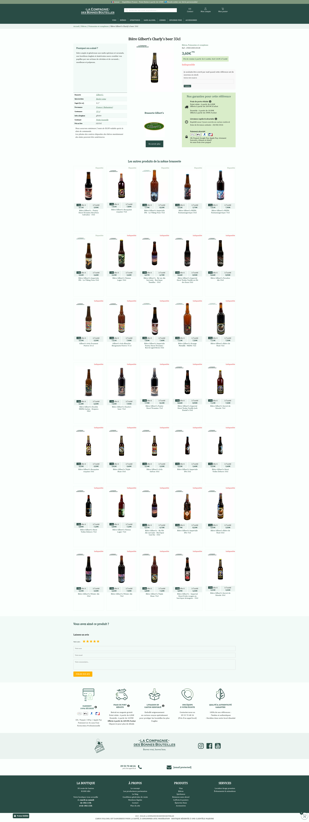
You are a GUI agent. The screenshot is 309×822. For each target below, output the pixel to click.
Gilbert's (100, 95)
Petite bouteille (102, 120)
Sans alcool (150, 20)
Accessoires (191, 20)
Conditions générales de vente (135, 797)
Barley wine (101, 99)
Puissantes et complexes (198, 45)
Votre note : (77, 642)
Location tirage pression (225, 788)
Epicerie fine (175, 20)
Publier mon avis (83, 674)
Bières (123, 20)
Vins (114, 20)
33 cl (98, 111)
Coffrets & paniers (180, 800)
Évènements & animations (225, 791)
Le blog (135, 794)
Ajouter (121, 290)
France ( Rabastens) (104, 107)
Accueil (76, 26)
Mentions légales (135, 800)
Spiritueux (135, 20)
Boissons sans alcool (180, 797)
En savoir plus (154, 144)
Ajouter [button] (88, 229)
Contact (135, 803)
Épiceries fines (181, 803)
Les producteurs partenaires (135, 791)
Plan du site (135, 806)
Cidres (162, 20)
